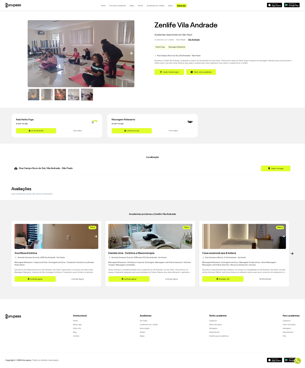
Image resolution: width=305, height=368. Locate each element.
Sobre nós (77, 328)
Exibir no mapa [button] (277, 168)
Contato (76, 336)
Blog (75, 332)
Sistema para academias (219, 336)
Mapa (132, 6)
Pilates (142, 332)
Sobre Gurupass (215, 324)
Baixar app (181, 6)
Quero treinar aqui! (171, 72)
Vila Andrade (194, 40)
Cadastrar (213, 321)
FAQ (284, 336)
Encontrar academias (117, 6)
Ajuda (170, 6)
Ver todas (143, 321)
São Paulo (181, 40)
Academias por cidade (155, 6)
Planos (140, 6)
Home (103, 6)
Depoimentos (214, 332)
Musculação (144, 328)
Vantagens (213, 328)
